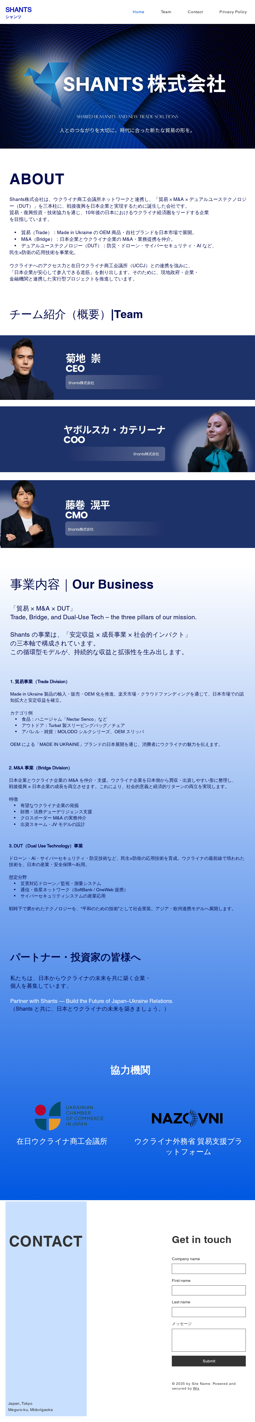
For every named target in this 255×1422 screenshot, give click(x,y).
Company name (186, 1258)
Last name (181, 1302)
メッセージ (182, 1323)
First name (181, 1280)
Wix (196, 1388)
